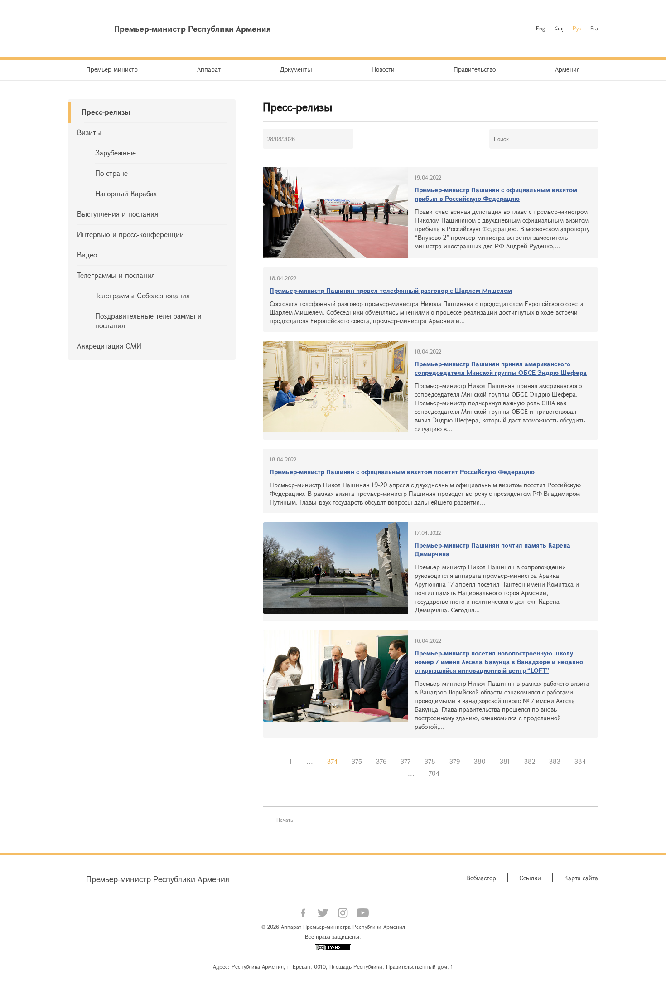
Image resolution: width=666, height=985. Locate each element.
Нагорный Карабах (126, 193)
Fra (594, 28)
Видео (87, 254)
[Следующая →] (453, 773)
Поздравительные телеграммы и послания (148, 320)
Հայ (559, 28)
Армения (567, 69)
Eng (540, 28)
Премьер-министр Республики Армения (157, 878)
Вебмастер (481, 877)
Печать (284, 819)
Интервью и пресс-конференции (130, 234)
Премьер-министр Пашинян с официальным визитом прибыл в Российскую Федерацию (496, 194)
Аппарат (209, 69)
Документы (296, 69)
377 (405, 761)
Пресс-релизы (106, 111)
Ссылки (530, 877)
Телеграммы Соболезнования (142, 295)
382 (529, 761)
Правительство (475, 69)
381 (505, 761)
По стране (111, 173)
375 (357, 761)
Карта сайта (581, 877)
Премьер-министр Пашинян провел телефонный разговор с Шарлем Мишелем (391, 290)
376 (381, 761)
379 (454, 761)
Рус (577, 28)
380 (480, 761)
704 (434, 773)
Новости (383, 69)
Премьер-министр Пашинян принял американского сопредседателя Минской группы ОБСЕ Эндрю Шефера (501, 368)
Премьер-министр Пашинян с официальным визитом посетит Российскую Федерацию (402, 471)
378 (430, 761)
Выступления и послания (117, 213)
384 (580, 761)
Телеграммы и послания (116, 275)
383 (554, 761)
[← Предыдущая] (275, 761)
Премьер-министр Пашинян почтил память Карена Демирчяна (492, 549)
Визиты (89, 132)
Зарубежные (115, 152)
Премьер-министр (112, 69)
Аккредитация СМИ (109, 345)
